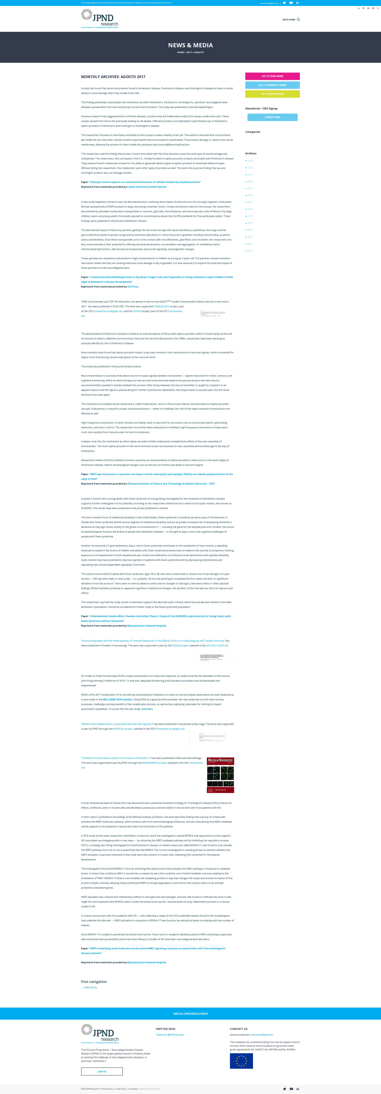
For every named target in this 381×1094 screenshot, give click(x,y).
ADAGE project (180, 645)
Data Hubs (289, 19)
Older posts (89, 987)
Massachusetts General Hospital (146, 625)
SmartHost (142, 1089)
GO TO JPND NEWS (272, 76)
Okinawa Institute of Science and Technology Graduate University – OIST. (171, 483)
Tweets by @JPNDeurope (170, 1034)
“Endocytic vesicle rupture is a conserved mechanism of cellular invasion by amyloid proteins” (145, 182)
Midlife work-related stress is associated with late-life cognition (117, 724)
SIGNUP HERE (272, 117)
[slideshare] (358, 9)
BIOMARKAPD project (154, 762)
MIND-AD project (123, 728)
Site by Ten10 (154, 1089)
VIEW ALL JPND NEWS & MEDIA (190, 1013)
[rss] (378, 9)
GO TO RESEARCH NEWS (272, 85)
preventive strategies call (108, 311)
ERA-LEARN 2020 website (117, 699)
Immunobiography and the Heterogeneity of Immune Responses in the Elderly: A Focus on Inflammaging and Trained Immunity (153, 640)
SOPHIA (137, 311)
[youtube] (373, 9)
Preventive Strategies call (170, 728)
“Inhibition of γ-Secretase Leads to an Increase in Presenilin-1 (115, 758)
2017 (189, 52)
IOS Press (132, 286)
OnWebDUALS (161, 306)
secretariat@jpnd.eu (269, 3)
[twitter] (363, 9)
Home (180, 52)
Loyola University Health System (146, 186)
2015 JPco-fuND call (217, 645)
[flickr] (368, 9)
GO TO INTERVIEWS (272, 93)
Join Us (102, 1071)
